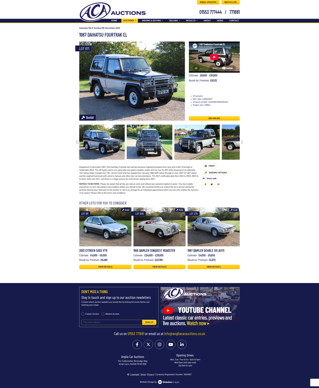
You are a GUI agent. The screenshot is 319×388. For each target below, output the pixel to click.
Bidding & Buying (151, 21)
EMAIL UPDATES (208, 2)
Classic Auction (92, 314)
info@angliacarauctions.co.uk (184, 333)
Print (212, 166)
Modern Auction (112, 314)
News (220, 21)
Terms (143, 374)
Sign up (149, 322)
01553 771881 (136, 333)
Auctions (130, 20)
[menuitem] (102, 142)
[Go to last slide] (76, 142)
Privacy (150, 374)
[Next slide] (181, 81)
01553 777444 (210, 12)
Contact (234, 21)
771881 (234, 12)
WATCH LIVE (230, 2)
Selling (173, 21)
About (207, 21)
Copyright (134, 374)
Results (191, 21)
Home (114, 21)
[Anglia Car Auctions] (117, 12)
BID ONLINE (214, 118)
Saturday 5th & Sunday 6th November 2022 (99, 28)
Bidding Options (218, 173)
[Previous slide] (82, 81)
